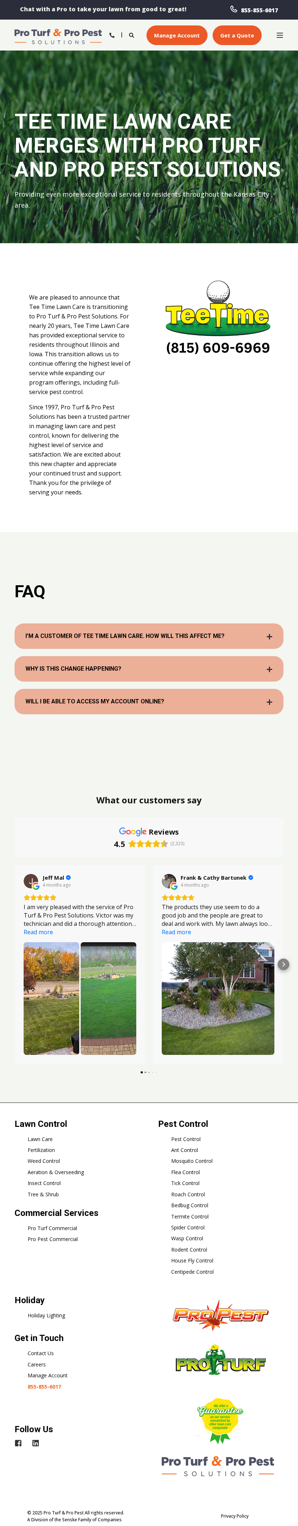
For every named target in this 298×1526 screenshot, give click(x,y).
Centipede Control (192, 1271)
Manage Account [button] (177, 35)
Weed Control (44, 1160)
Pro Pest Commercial (53, 1239)
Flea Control (185, 1172)
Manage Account (48, 1375)
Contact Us (41, 1353)
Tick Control (185, 1183)
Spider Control (188, 1227)
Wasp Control (187, 1238)
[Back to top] (283, 1511)
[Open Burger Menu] (280, 35)
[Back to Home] (58, 35)
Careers (37, 1364)
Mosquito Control (192, 1160)
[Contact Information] (111, 34)
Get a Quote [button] (237, 35)
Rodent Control (189, 1249)
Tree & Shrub (43, 1194)
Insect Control (44, 1183)
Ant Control (184, 1149)
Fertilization (41, 1149)
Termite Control (190, 1216)
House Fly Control (192, 1260)
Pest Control (186, 1139)
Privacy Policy (235, 1516)
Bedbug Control (189, 1205)
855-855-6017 (259, 10)
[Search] (132, 34)
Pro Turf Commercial (52, 1228)
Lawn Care (40, 1139)
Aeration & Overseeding (56, 1172)
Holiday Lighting (46, 1315)
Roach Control (188, 1194)
